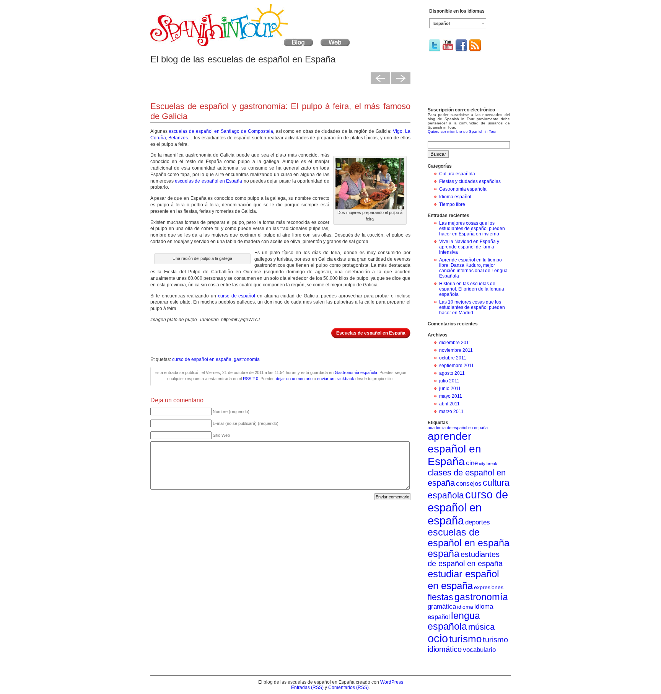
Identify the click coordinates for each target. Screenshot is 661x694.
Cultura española (457, 173)
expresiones (488, 587)
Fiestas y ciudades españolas (470, 181)
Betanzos (178, 137)
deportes (477, 522)
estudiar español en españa (463, 579)
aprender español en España (454, 448)
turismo (465, 639)
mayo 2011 (450, 396)
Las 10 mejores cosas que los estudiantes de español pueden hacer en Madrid (472, 307)
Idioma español (455, 196)
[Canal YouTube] (448, 48)
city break (488, 463)
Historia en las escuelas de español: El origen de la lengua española (471, 289)
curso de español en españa (201, 359)
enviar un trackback (335, 378)
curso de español (236, 296)
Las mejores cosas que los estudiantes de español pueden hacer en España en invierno (472, 228)
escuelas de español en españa (469, 537)
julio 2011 (449, 381)
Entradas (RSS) (307, 687)
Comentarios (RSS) (348, 687)
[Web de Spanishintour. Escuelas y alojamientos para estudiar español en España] (335, 44)
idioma (465, 607)
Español (441, 23)
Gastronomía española (356, 372)
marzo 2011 (451, 411)
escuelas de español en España (208, 181)
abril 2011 (449, 404)
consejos (469, 483)
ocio (438, 638)
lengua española (454, 621)
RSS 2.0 (250, 378)
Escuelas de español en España (370, 333)
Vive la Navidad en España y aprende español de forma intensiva (469, 247)
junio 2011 (450, 388)
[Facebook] (461, 50)
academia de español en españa (458, 427)
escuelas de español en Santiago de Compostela (221, 131)
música (481, 627)
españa (443, 554)
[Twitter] (434, 50)
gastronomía (247, 359)
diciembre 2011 (455, 342)
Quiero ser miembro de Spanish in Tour (462, 131)
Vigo (397, 131)
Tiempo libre (452, 204)
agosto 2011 (452, 373)
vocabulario (479, 649)
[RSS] (475, 50)
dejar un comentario (294, 378)
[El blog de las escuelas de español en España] (231, 44)
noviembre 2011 (456, 350)
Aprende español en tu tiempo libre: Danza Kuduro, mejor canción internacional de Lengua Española (473, 268)
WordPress (391, 682)
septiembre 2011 (456, 365)
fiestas (440, 597)
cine (472, 463)
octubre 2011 (452, 358)
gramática (442, 606)
